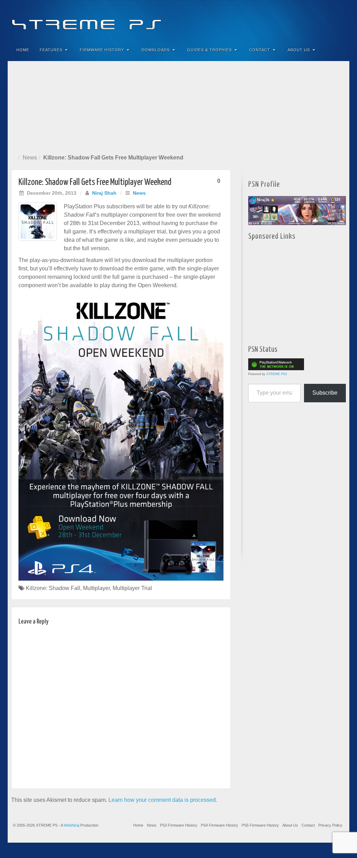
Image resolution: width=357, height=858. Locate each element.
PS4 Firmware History (219, 825)
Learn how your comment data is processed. (162, 800)
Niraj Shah (104, 193)
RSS (339, 20)
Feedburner (301, 20)
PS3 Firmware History (178, 825)
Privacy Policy (330, 825)
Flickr (311, 20)
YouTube (330, 20)
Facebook (292, 20)
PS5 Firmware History (260, 825)
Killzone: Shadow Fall (53, 588)
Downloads (156, 50)
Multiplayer (96, 588)
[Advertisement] (178, 106)
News (30, 158)
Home (22, 50)
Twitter (320, 20)
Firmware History (102, 50)
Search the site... (339, 50)
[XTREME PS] (178, 20)
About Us (299, 50)
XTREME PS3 (276, 374)
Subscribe (324, 393)
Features (51, 50)
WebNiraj (71, 825)
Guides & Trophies (209, 50)
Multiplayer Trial (132, 588)
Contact (259, 50)
